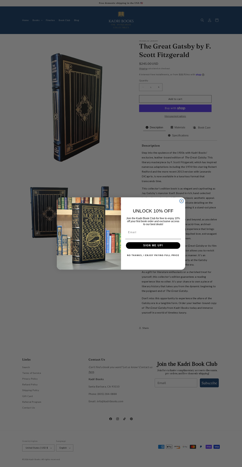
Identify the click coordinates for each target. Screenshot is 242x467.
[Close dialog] (182, 201)
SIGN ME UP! (153, 245)
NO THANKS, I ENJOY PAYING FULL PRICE (153, 255)
